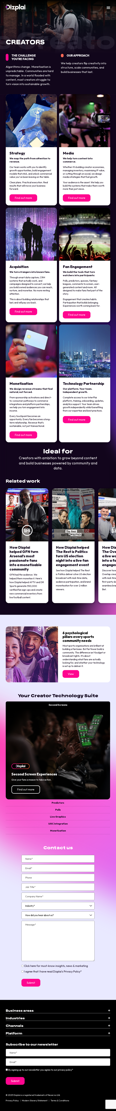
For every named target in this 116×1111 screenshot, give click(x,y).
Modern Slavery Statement (34, 1100)
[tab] (58, 704)
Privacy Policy (12, 1100)
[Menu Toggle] (108, 7)
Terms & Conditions (60, 1100)
